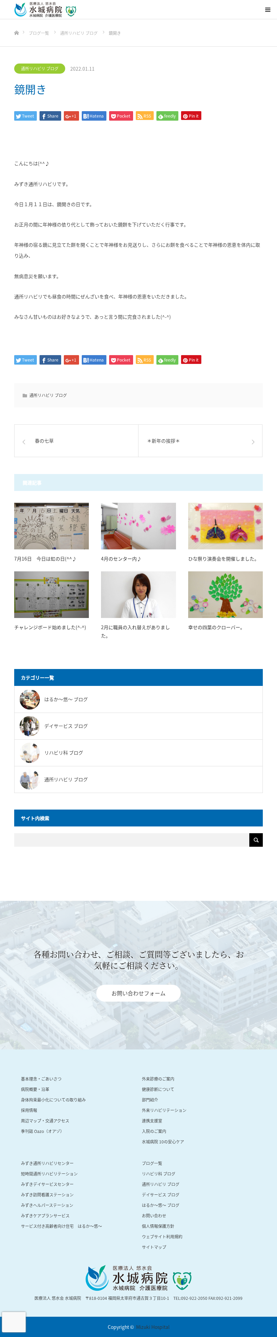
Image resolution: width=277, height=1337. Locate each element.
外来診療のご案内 (158, 1079)
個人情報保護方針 (158, 1226)
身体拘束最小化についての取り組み (53, 1100)
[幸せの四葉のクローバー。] (225, 594)
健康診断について (158, 1089)
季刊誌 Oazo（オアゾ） (42, 1131)
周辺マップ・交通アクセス (45, 1120)
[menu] (267, 9)
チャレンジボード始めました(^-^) (50, 627)
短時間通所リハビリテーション (49, 1174)
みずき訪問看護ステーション (47, 1194)
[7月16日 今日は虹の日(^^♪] (51, 526)
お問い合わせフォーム (138, 993)
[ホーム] (16, 21)
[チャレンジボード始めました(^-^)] (51, 594)
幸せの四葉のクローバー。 (216, 627)
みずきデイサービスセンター (47, 1184)
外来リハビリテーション (164, 1110)
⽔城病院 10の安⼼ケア (163, 1141)
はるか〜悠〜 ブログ (160, 1205)
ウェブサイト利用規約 (162, 1236)
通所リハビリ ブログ (39, 68)
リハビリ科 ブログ (158, 1174)
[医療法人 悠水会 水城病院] (45, 9)
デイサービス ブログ (160, 1194)
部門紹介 (150, 1100)
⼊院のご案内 (154, 1131)
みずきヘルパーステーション (47, 1205)
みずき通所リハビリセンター (47, 1163)
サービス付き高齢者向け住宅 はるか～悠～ (61, 1226)
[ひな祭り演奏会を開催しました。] (225, 526)
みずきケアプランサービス (45, 1215)
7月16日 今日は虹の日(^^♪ (45, 558)
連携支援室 (152, 1120)
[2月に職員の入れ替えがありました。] (138, 594)
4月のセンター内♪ (121, 558)
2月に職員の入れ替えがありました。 (135, 631)
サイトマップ (154, 1247)
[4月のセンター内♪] (138, 526)
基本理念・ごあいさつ (41, 1079)
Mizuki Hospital (153, 1326)
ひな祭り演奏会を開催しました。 (223, 558)
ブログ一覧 (152, 1163)
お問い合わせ (154, 1215)
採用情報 (29, 1110)
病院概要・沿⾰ (35, 1089)
